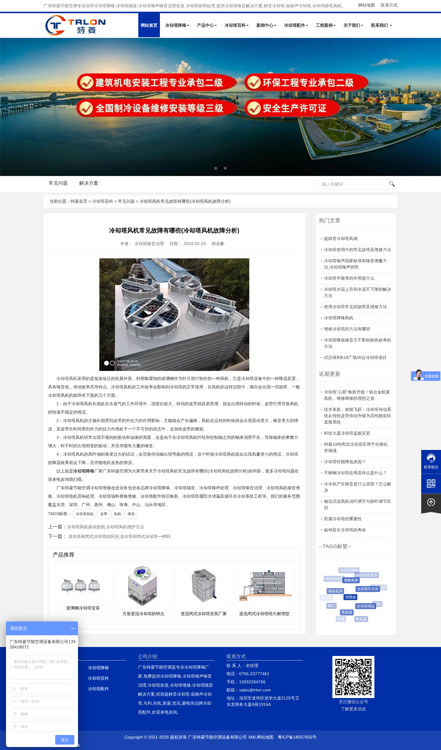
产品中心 (205, 25)
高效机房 (331, 591)
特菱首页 (78, 201)
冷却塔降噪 (175, 25)
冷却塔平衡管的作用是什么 (349, 278)
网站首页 (149, 25)
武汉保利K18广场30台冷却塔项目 (355, 357)
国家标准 (376, 587)
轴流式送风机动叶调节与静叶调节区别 (357, 504)
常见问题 (58, 183)
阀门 (329, 606)
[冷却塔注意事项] (220, 107)
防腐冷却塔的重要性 (343, 518)
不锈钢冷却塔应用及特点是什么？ (355, 472)
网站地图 (366, 5)
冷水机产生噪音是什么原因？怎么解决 (357, 487)
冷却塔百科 (235, 25)
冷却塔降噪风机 (338, 317)
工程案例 (324, 25)
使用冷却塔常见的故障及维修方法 (355, 306)
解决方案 (88, 183)
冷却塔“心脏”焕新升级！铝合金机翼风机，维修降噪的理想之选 (357, 395)
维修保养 (346, 580)
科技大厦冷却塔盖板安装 (347, 433)
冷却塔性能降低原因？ (345, 461)
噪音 (131, 514)
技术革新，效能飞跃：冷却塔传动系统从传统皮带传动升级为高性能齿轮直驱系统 (357, 415)
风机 (117, 514)
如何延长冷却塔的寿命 (345, 529)
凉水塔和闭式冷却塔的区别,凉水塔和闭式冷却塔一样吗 (119, 536)
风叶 (374, 604)
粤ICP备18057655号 (297, 737)
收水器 (358, 619)
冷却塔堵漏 (361, 606)
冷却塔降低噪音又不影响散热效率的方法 (357, 343)
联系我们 (380, 25)
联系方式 (389, 5)
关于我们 (352, 25)
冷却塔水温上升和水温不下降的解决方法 (357, 292)
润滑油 (344, 597)
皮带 (103, 514)
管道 (340, 619)
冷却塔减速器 (364, 575)
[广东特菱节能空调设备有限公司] (76, 32)
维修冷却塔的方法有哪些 (347, 328)
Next (6, 107)
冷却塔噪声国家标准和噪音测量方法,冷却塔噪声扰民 (355, 263)
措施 (372, 615)
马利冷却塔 (333, 579)
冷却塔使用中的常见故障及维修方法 (357, 249)
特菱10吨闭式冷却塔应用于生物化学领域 (356, 447)
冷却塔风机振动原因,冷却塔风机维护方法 (105, 526)
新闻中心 (264, 25)
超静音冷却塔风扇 (341, 238)
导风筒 (342, 612)
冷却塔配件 (294, 25)
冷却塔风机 (66, 378)
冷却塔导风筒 (363, 589)
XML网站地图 (261, 737)
